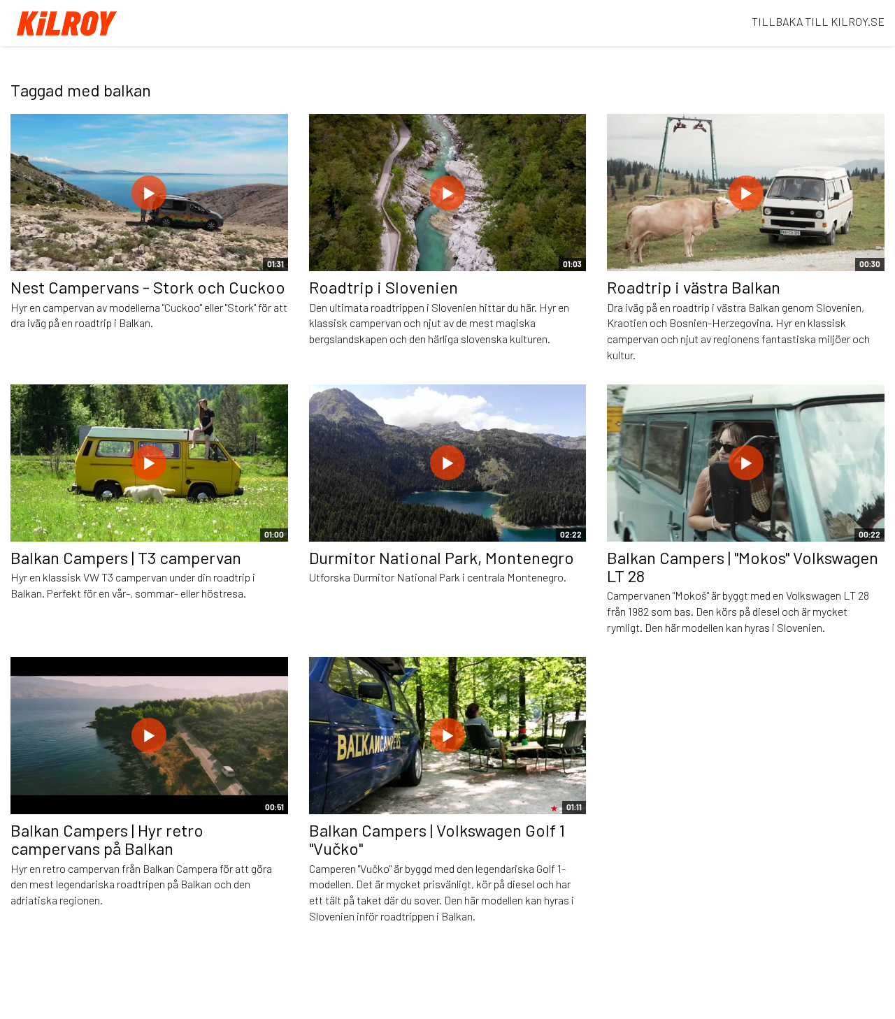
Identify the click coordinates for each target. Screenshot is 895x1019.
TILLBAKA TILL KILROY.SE (818, 21)
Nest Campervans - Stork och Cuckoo (147, 287)
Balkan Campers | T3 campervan (125, 557)
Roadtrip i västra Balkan (693, 287)
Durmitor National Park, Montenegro (441, 557)
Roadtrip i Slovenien (383, 287)
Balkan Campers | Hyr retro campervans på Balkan (106, 839)
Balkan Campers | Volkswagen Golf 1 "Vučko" (437, 839)
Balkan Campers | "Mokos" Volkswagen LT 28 (742, 566)
